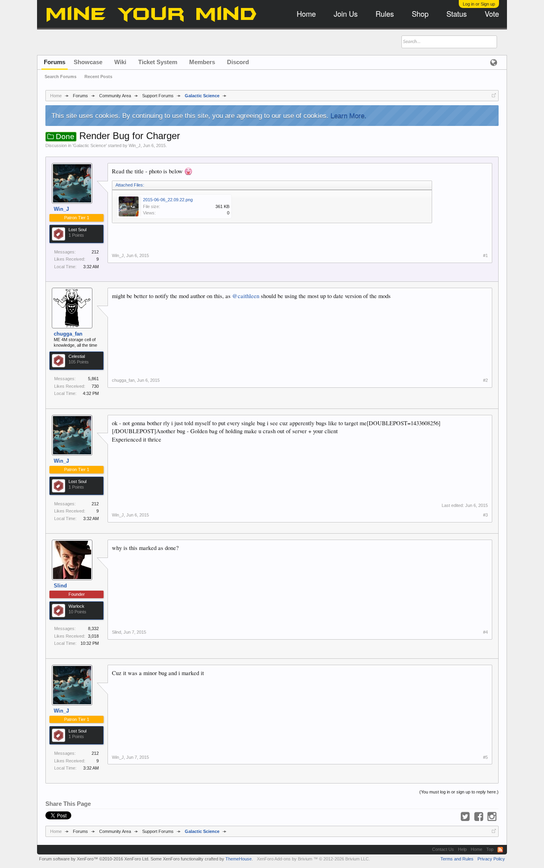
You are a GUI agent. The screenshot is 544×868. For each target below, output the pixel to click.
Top (489, 849)
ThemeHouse (238, 858)
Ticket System (157, 62)
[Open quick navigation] (494, 95)
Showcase (88, 62)
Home (476, 849)
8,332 (93, 628)
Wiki (120, 62)
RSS (500, 849)
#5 (485, 757)
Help (462, 849)
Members (202, 62)
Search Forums (60, 76)
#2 (485, 380)
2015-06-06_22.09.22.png (168, 199)
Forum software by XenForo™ (94, 858)
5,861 (93, 378)
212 (95, 251)
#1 (485, 255)
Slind (60, 586)
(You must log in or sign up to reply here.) (459, 791)
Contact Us (443, 849)
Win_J (135, 145)
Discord (238, 62)
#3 (485, 515)
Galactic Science (89, 145)
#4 (485, 632)
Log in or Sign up (479, 4)
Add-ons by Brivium (313, 858)
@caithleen (245, 296)
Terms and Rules (457, 858)
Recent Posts (98, 76)
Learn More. (348, 116)
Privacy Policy (491, 858)
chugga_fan (68, 334)
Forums (54, 62)
